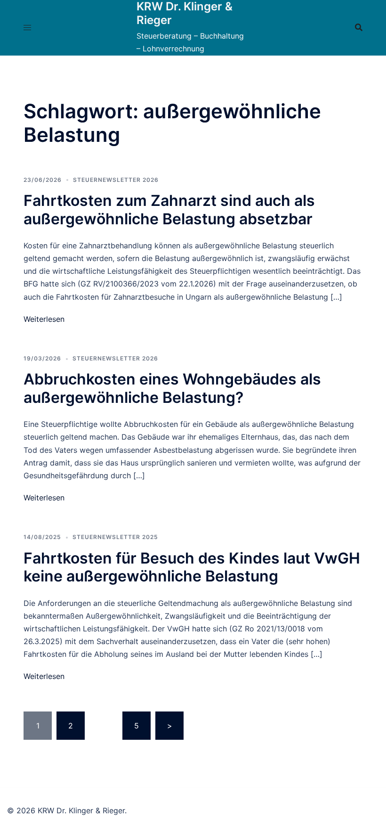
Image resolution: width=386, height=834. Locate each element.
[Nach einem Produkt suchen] (358, 27)
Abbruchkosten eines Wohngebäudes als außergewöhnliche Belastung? (172, 388)
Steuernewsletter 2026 (116, 179)
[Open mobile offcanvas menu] (27, 27)
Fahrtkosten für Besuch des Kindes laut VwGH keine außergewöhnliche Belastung (192, 567)
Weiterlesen (44, 319)
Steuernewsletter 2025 (115, 536)
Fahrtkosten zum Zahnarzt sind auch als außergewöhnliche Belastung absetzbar (169, 209)
